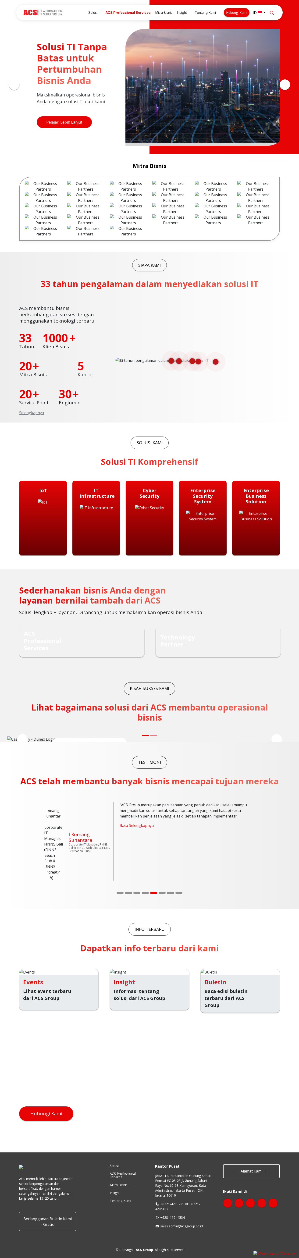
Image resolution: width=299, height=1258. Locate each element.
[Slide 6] (162, 849)
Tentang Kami (120, 1157)
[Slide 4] (145, 849)
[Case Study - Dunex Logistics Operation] (145, 735)
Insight (115, 1149)
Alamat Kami (251, 1127)
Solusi (114, 1122)
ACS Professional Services (123, 1132)
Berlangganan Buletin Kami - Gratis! (47, 1178)
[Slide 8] (178, 849)
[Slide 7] (170, 849)
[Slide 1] (120, 849)
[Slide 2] (128, 849)
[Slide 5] (153, 849)
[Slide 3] (136, 849)
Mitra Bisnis (119, 1141)
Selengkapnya (31, 412)
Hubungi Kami (236, 12)
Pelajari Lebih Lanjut (58, 122)
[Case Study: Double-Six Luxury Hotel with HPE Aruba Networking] (153, 735)
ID (255, 12)
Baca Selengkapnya (137, 825)
